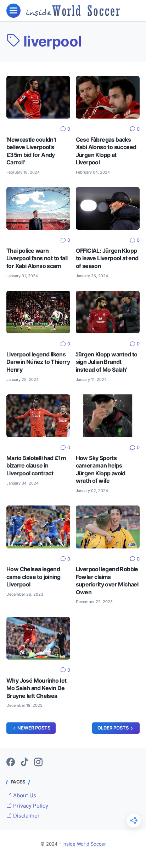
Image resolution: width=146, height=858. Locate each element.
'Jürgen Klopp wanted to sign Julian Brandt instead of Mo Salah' (106, 362)
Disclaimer (26, 816)
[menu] (13, 11)
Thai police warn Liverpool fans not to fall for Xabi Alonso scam (36, 258)
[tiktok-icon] (24, 762)
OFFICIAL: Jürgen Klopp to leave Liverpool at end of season (107, 258)
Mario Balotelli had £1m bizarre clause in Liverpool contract (36, 466)
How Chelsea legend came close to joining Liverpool (33, 577)
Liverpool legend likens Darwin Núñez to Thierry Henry (38, 362)
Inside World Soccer (84, 844)
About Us (24, 795)
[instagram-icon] (38, 762)
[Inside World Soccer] (73, 11)
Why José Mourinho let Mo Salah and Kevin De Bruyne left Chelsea (36, 688)
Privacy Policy (30, 806)
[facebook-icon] (10, 762)
